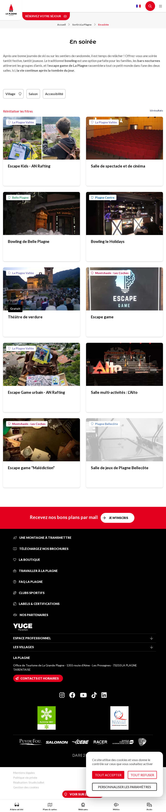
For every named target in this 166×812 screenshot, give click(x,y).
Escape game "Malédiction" (31, 467)
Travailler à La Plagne (38, 571)
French (138, 6)
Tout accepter (108, 775)
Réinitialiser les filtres (18, 111)
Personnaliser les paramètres (124, 787)
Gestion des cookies (26, 787)
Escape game (102, 316)
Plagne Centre (104, 197)
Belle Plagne (20, 197)
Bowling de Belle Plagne (28, 241)
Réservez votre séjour (43, 16)
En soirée (103, 24)
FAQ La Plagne (30, 581)
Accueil (61, 24)
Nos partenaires (33, 615)
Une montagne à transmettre (45, 537)
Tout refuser (142, 775)
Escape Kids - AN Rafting (29, 166)
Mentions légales (24, 772)
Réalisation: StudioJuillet (28, 782)
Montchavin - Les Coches (112, 273)
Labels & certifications (39, 604)
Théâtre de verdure (25, 316)
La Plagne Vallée (23, 122)
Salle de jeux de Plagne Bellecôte (119, 467)
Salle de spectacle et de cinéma (118, 166)
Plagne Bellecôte (106, 424)
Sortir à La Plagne (82, 24)
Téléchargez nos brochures (43, 549)
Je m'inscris (118, 518)
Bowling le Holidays (108, 241)
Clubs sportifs (31, 593)
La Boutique (29, 559)
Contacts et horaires (39, 678)
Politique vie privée (25, 777)
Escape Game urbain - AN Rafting (36, 392)
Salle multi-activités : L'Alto (114, 392)
